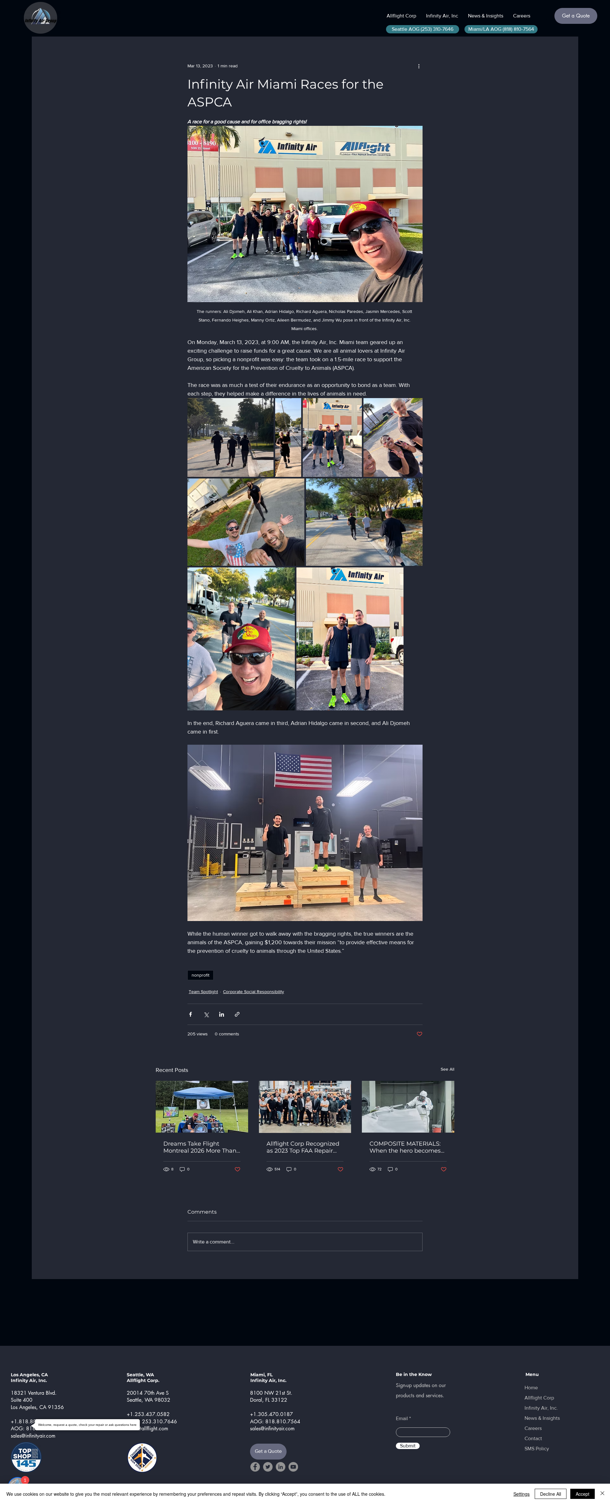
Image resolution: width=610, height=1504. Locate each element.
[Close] (602, 1494)
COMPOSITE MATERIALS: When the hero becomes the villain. (405, 1147)
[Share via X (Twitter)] (206, 1014)
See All (447, 1069)
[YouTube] (293, 1467)
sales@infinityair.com (33, 1436)
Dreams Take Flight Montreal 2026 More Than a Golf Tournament (199, 1147)
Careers (533, 1428)
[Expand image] (230, 437)
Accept (582, 1494)
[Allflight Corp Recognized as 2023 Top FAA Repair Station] (305, 1107)
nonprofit (200, 975)
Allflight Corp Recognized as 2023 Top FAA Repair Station (303, 1147)
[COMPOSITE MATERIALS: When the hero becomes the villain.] (408, 1107)
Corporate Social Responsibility (253, 991)
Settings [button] (521, 1494)
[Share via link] (237, 1014)
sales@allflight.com (147, 1428)
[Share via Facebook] (190, 1014)
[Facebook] (255, 1467)
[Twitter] (268, 1467)
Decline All (550, 1494)
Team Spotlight (203, 991)
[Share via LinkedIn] (222, 1014)
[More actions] (419, 66)
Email (402, 1418)
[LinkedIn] (280, 1467)
